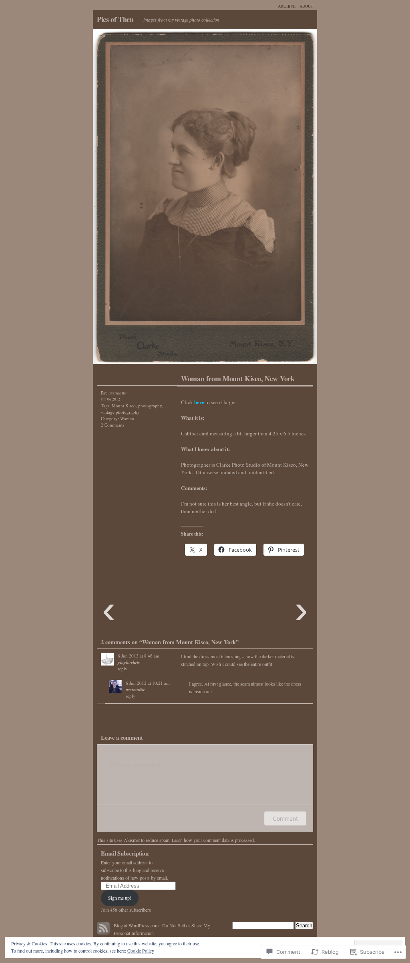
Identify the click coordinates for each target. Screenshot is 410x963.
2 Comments (112, 425)
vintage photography (120, 412)
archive (286, 6)
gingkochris (129, 662)
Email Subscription (125, 853)
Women (127, 418)
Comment (285, 818)
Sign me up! (119, 897)
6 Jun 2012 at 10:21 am (148, 683)
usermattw (135, 689)
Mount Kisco (124, 406)
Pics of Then (115, 19)
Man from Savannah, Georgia (149, 198)
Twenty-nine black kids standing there (261, 198)
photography (150, 406)
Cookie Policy (140, 950)
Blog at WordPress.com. (137, 925)
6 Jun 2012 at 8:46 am (138, 656)
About (306, 6)
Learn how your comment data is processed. (213, 840)
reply (122, 669)
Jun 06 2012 (110, 399)
